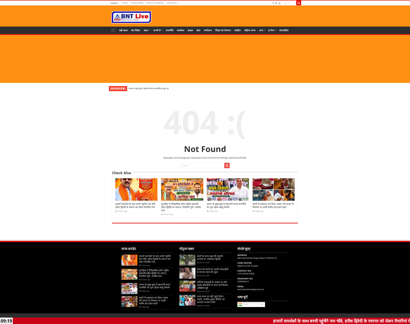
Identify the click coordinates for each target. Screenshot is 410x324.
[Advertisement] (205, 58)
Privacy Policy (137, 2)
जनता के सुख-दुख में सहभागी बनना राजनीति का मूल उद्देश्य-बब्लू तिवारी (153, 88)
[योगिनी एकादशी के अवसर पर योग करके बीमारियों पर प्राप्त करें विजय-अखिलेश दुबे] (187, 286)
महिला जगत (249, 30)
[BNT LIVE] (131, 16)
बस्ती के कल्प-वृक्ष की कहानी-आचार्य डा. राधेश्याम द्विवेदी (210, 257)
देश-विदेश (135, 30)
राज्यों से (157, 30)
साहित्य (237, 30)
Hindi (245, 304)
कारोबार (180, 30)
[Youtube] (279, 3)
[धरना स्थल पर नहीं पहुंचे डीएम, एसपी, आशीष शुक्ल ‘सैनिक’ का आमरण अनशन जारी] (187, 300)
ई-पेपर (271, 30)
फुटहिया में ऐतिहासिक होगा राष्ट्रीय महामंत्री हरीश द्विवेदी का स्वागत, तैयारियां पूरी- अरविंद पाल (181, 207)
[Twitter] (276, 3)
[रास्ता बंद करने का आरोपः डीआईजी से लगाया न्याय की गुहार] (187, 273)
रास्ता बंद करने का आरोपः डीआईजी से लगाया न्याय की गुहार (212, 271)
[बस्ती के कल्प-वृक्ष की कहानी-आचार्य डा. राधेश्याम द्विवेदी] (187, 260)
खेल (198, 30)
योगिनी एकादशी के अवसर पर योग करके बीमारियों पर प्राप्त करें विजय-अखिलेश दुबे (212, 285)
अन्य (261, 30)
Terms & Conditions (155, 2)
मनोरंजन (208, 30)
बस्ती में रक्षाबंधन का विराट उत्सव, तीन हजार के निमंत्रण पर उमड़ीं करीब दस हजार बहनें (273, 205)
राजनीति (169, 30)
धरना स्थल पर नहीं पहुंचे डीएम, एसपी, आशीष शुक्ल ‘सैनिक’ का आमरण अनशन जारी (211, 299)
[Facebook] (273, 3)
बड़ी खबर (123, 30)
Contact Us (172, 2)
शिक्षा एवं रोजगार (223, 30)
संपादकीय (283, 30)
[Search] (298, 2)
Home (125, 2)
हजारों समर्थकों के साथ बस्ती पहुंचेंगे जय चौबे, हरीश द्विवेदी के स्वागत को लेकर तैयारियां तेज (135, 205)
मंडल (146, 30)
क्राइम (190, 30)
